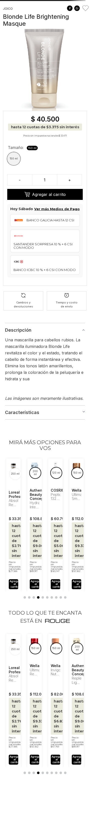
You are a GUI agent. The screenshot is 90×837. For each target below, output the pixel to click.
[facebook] (69, 8)
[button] (14, 159)
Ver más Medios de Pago (57, 209)
